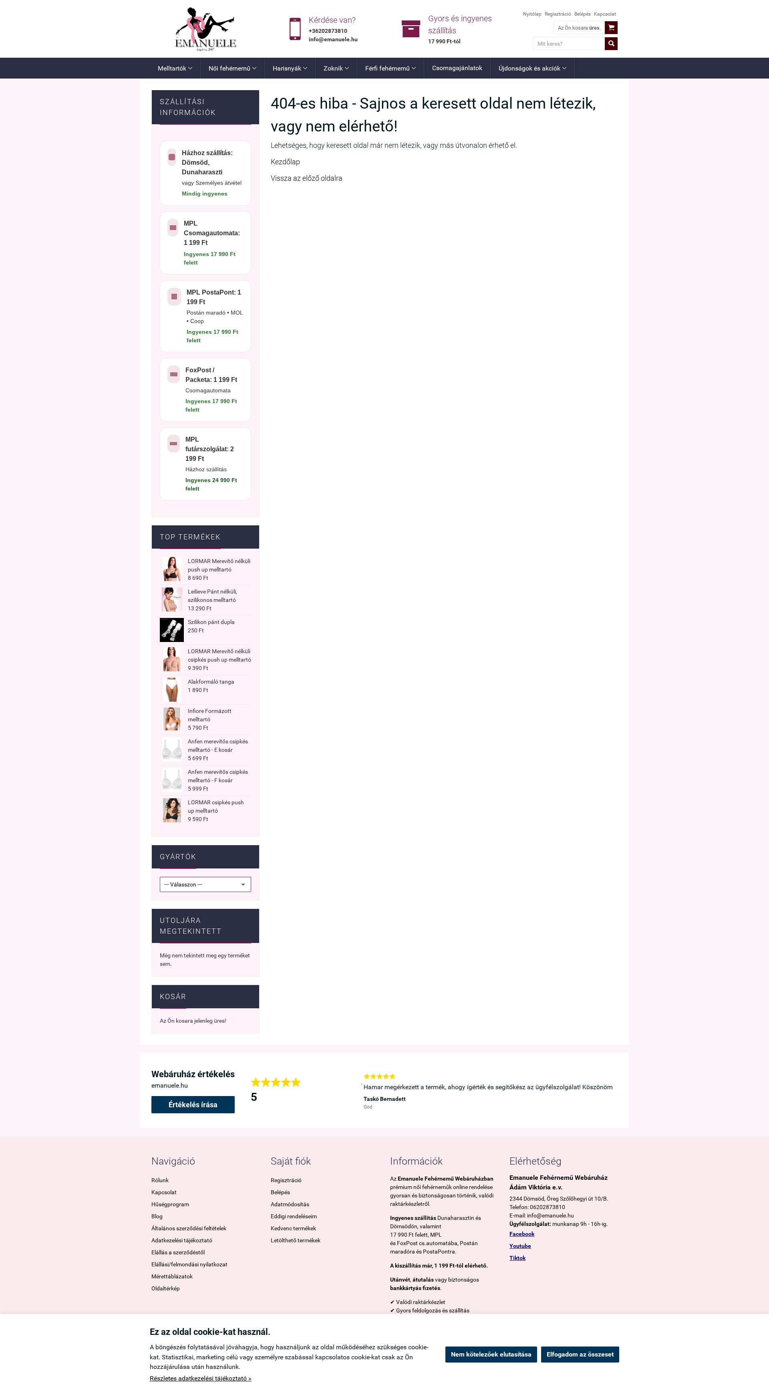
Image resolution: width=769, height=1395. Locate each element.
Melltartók (175, 68)
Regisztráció (558, 14)
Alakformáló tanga (211, 681)
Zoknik (336, 68)
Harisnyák (290, 68)
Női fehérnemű (232, 68)
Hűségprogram (170, 1204)
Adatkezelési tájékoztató (181, 1240)
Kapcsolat (605, 14)
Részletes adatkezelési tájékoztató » (201, 1378)
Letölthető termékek (295, 1240)
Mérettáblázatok (172, 1276)
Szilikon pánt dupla (211, 622)
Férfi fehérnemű (390, 68)
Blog (157, 1216)
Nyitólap (532, 14)
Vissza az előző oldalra (306, 178)
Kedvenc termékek (293, 1228)
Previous (349, 1090)
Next (614, 1090)
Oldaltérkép (165, 1288)
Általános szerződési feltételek (188, 1228)
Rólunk (160, 1180)
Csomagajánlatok (457, 68)
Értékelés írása (193, 1104)
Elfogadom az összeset (580, 1354)
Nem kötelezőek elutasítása (491, 1354)
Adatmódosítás (290, 1204)
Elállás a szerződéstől (178, 1252)
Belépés (582, 14)
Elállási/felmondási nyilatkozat (189, 1264)
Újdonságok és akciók (532, 68)
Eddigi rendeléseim (294, 1216)
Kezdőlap (285, 161)
